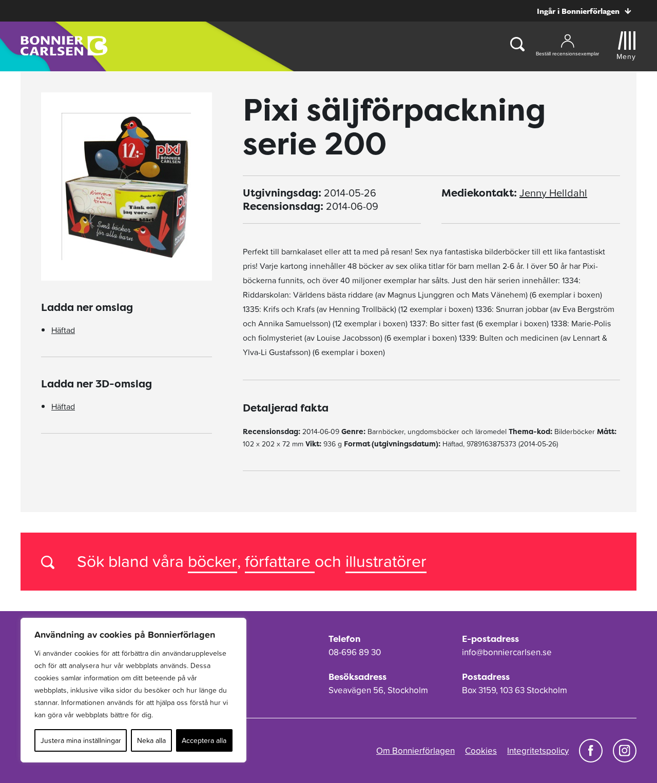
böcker (212, 561)
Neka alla (151, 740)
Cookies (481, 750)
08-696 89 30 (354, 652)
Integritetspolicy (538, 750)
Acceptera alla (204, 740)
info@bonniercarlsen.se (507, 652)
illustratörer (386, 561)
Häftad (63, 330)
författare (280, 561)
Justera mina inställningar (81, 740)
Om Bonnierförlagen (415, 750)
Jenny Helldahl (553, 193)
